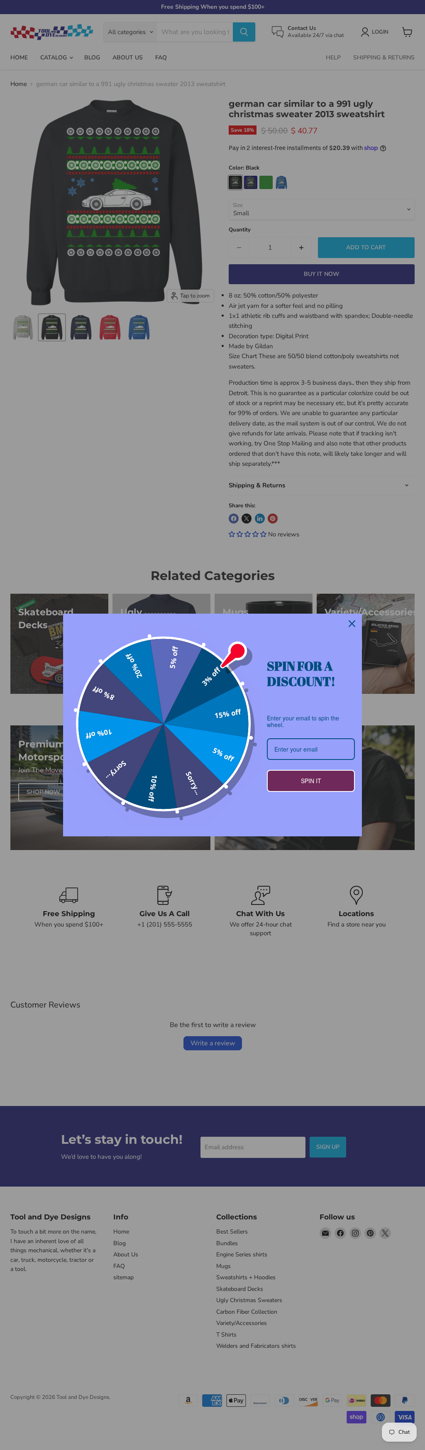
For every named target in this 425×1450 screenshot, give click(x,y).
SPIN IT (311, 781)
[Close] (352, 624)
